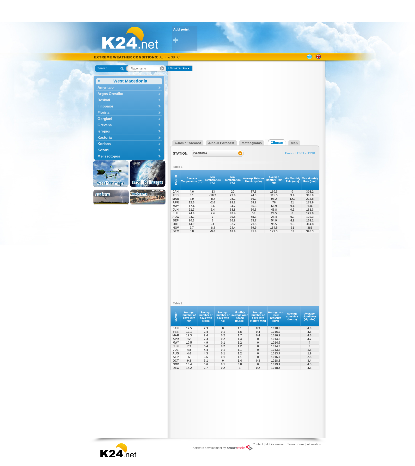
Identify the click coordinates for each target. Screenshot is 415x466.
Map (294, 143)
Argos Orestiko (110, 94)
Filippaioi (105, 106)
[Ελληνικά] (309, 56)
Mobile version (275, 444)
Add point (181, 29)
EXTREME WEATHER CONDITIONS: (126, 57)
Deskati (104, 100)
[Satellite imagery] (147, 173)
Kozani (103, 150)
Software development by (209, 448)
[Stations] (111, 197)
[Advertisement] (207, 11)
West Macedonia (130, 81)
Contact (258, 444)
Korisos (104, 144)
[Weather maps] (111, 173)
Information (313, 444)
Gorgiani (105, 119)
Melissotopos (109, 156)
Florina (103, 112)
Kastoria (105, 137)
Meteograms (252, 143)
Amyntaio (106, 87)
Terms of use (295, 444)
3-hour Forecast (221, 143)
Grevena (105, 125)
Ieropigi (104, 131)
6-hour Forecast (188, 143)
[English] (318, 56)
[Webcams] (147, 197)
